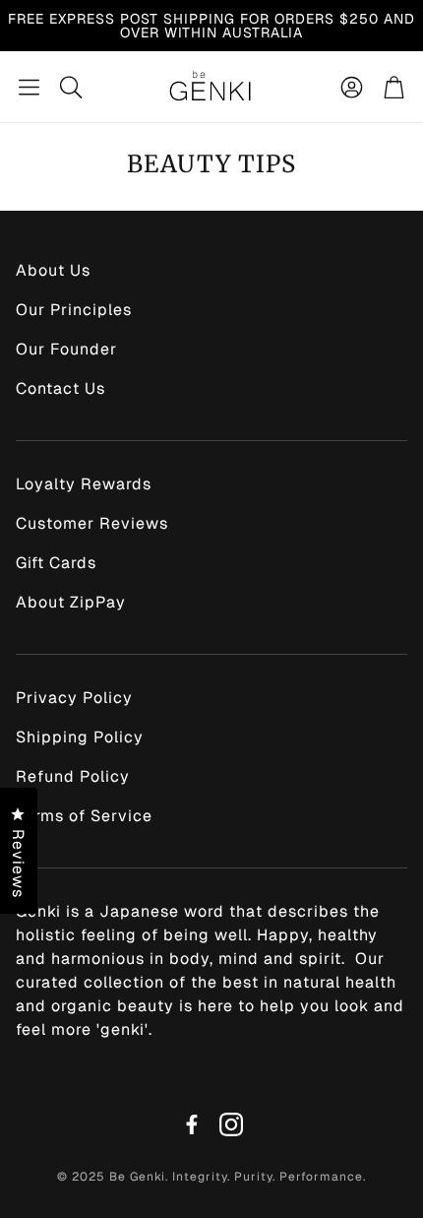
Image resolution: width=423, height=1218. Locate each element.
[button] (29, 86)
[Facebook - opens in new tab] (192, 1124)
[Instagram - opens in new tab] (231, 1124)
